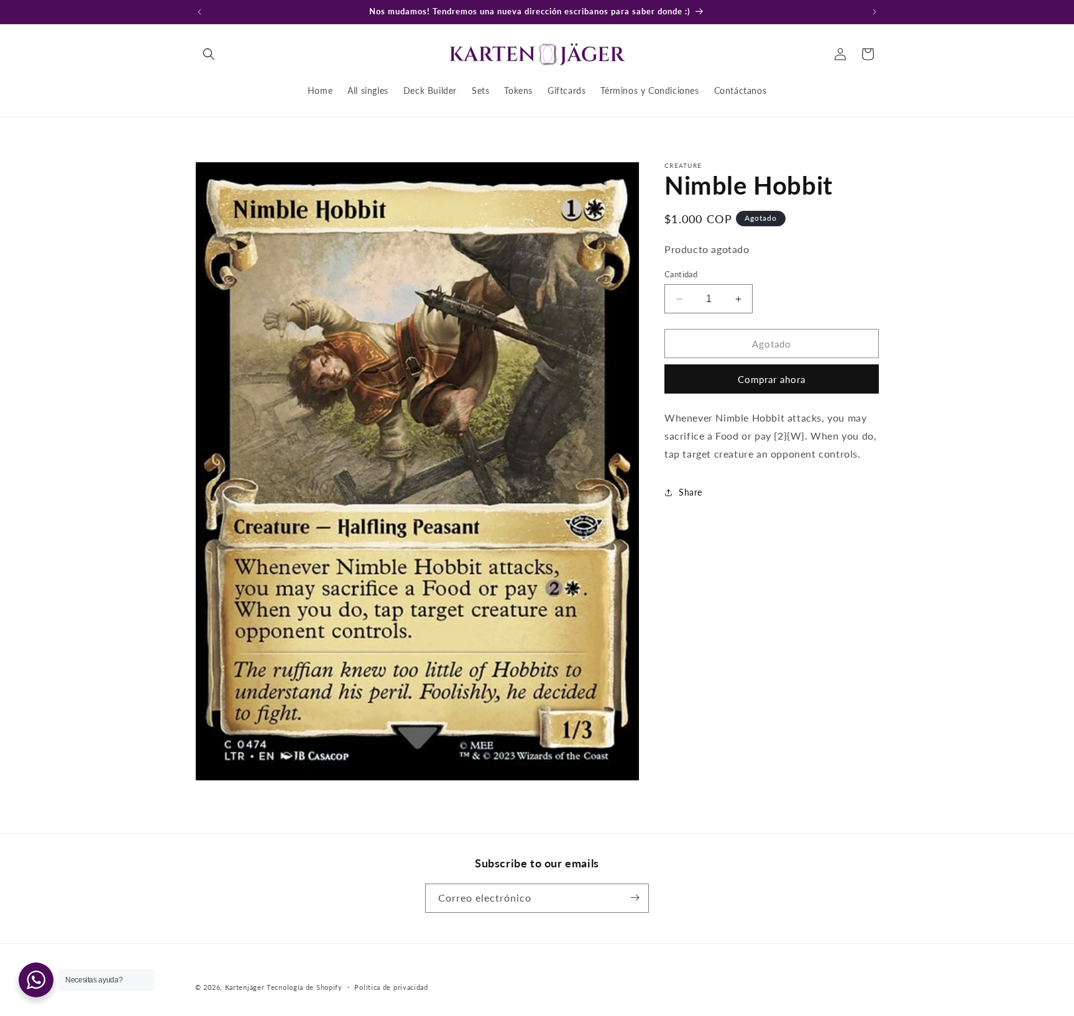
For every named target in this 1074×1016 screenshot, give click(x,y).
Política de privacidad (391, 987)
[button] (209, 54)
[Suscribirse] (634, 897)
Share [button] (690, 492)
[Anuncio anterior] (199, 12)
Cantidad (680, 274)
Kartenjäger (245, 987)
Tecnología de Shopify (304, 987)
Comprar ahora (772, 379)
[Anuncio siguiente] (874, 12)
